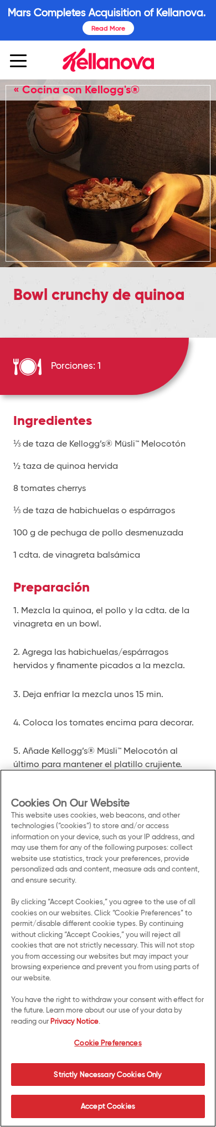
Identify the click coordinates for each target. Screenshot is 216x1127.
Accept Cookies (108, 1105)
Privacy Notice (74, 1020)
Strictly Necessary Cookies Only (108, 1074)
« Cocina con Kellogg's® (76, 89)
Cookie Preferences (107, 1042)
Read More (108, 28)
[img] (108, 60)
